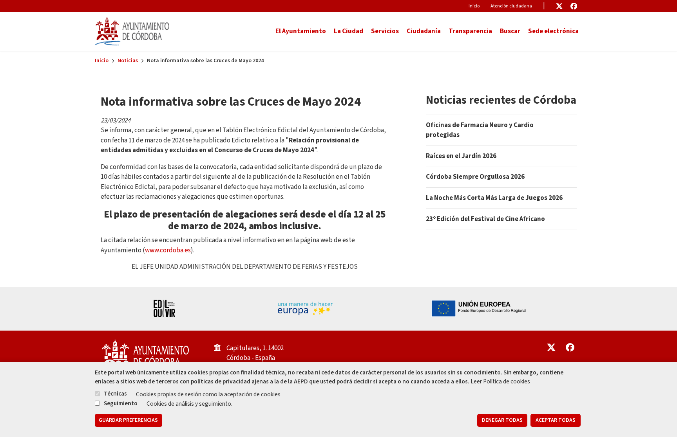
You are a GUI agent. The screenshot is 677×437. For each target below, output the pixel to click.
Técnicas (115, 393)
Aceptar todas (556, 420)
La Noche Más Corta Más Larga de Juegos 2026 (494, 198)
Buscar (510, 31)
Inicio (474, 6)
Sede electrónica (553, 31)
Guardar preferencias (128, 420)
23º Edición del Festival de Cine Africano (485, 219)
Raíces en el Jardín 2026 (461, 156)
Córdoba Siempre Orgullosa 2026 (475, 177)
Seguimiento (121, 403)
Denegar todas (502, 420)
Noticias (128, 61)
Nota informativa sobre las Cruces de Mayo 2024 (231, 102)
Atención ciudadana (511, 6)
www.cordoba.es (168, 250)
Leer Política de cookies (500, 381)
